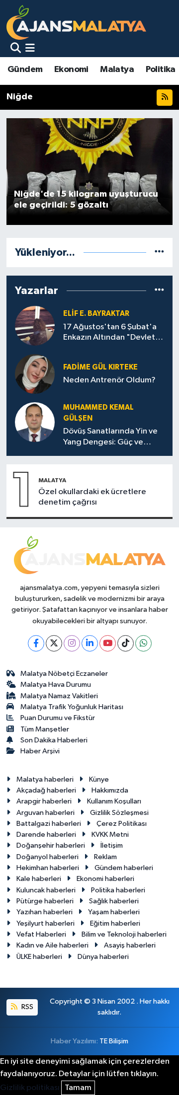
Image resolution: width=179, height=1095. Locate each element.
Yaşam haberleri (114, 912)
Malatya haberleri (45, 779)
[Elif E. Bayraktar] (35, 325)
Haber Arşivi (40, 751)
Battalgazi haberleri (48, 823)
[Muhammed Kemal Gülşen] (35, 422)
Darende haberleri (46, 834)
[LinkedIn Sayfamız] (90, 643)
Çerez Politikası (121, 823)
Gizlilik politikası (30, 1088)
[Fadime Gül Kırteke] (35, 373)
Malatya (117, 69)
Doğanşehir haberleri (50, 845)
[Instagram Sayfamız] (72, 643)
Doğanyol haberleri (47, 857)
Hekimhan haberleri (47, 868)
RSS (26, 1007)
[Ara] (15, 49)
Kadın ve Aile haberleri (52, 945)
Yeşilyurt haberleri (45, 923)
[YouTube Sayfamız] (107, 643)
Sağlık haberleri (114, 901)
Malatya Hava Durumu (55, 684)
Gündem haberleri (123, 868)
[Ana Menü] (30, 49)
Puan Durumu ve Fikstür (57, 718)
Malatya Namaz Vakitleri (59, 696)
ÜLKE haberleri (39, 956)
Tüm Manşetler (44, 729)
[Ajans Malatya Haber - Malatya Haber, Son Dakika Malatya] (76, 22)
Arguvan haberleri (45, 812)
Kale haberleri (38, 878)
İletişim (111, 845)
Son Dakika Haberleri (54, 740)
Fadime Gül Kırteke (100, 367)
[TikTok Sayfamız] (125, 643)
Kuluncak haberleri (46, 890)
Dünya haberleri (103, 956)
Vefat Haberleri (41, 934)
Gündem (24, 69)
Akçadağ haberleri (46, 790)
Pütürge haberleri (45, 901)
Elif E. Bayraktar (96, 313)
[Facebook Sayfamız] (36, 643)
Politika (161, 69)
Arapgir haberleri (44, 801)
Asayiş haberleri (130, 945)
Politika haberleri (118, 890)
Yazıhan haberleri (44, 912)
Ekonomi (71, 69)
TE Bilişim (113, 1041)
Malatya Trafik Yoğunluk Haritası (71, 707)
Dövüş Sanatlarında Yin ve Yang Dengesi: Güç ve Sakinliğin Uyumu (110, 437)
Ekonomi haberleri (105, 878)
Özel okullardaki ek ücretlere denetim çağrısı (92, 497)
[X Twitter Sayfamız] (54, 643)
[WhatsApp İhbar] (143, 643)
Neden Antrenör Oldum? (109, 380)
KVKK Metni (110, 834)
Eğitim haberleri (115, 923)
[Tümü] (159, 252)
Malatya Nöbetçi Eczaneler (64, 673)
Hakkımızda (109, 790)
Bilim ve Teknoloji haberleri (124, 934)
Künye (99, 779)
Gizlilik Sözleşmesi (119, 812)
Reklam (105, 857)
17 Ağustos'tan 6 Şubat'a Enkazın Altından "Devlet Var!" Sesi (110, 333)
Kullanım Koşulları (114, 801)
